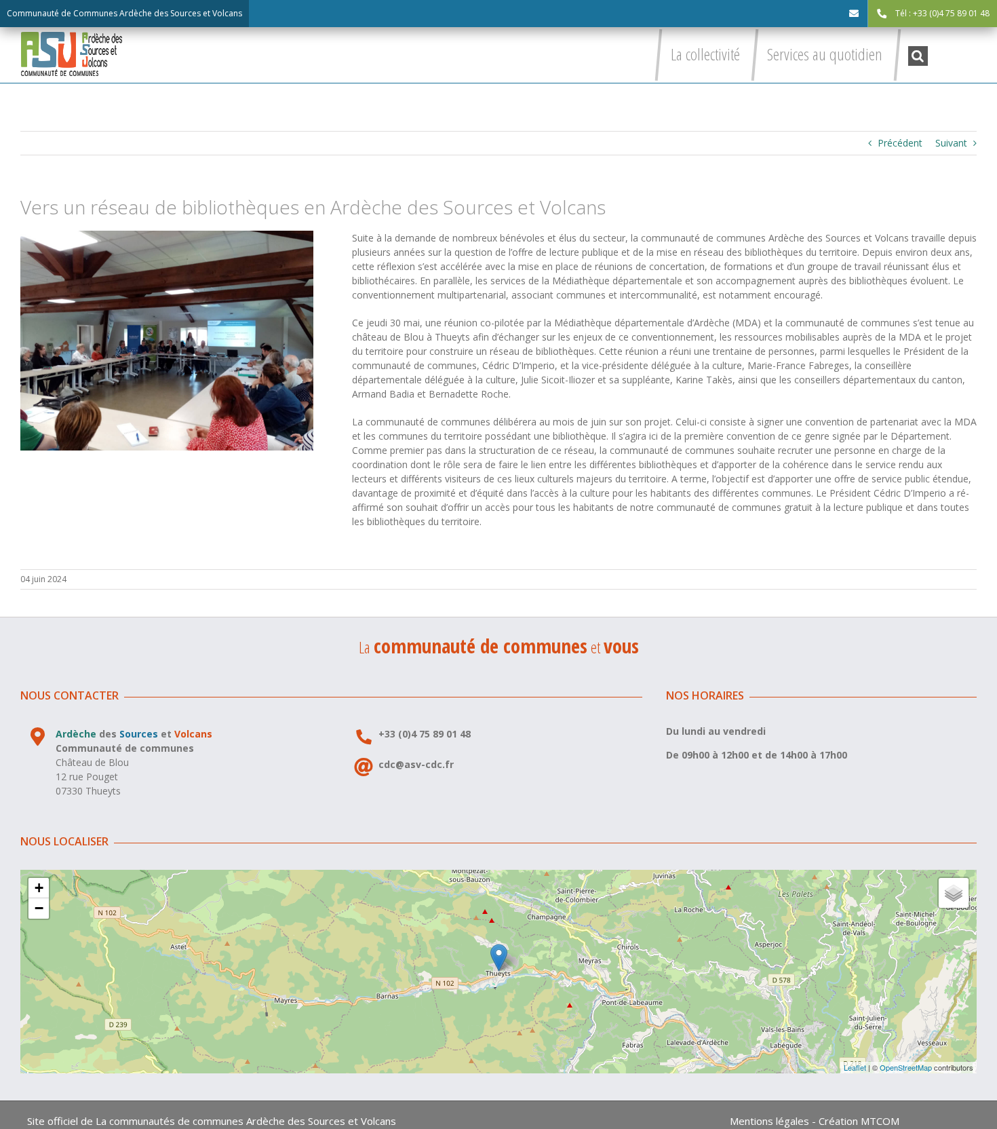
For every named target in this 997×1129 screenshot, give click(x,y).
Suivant (951, 142)
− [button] (39, 908)
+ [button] (39, 887)
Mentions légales (769, 1121)
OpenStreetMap (906, 1067)
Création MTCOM (859, 1121)
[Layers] (954, 893)
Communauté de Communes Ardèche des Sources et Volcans (124, 13)
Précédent (900, 142)
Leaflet (855, 1067)
